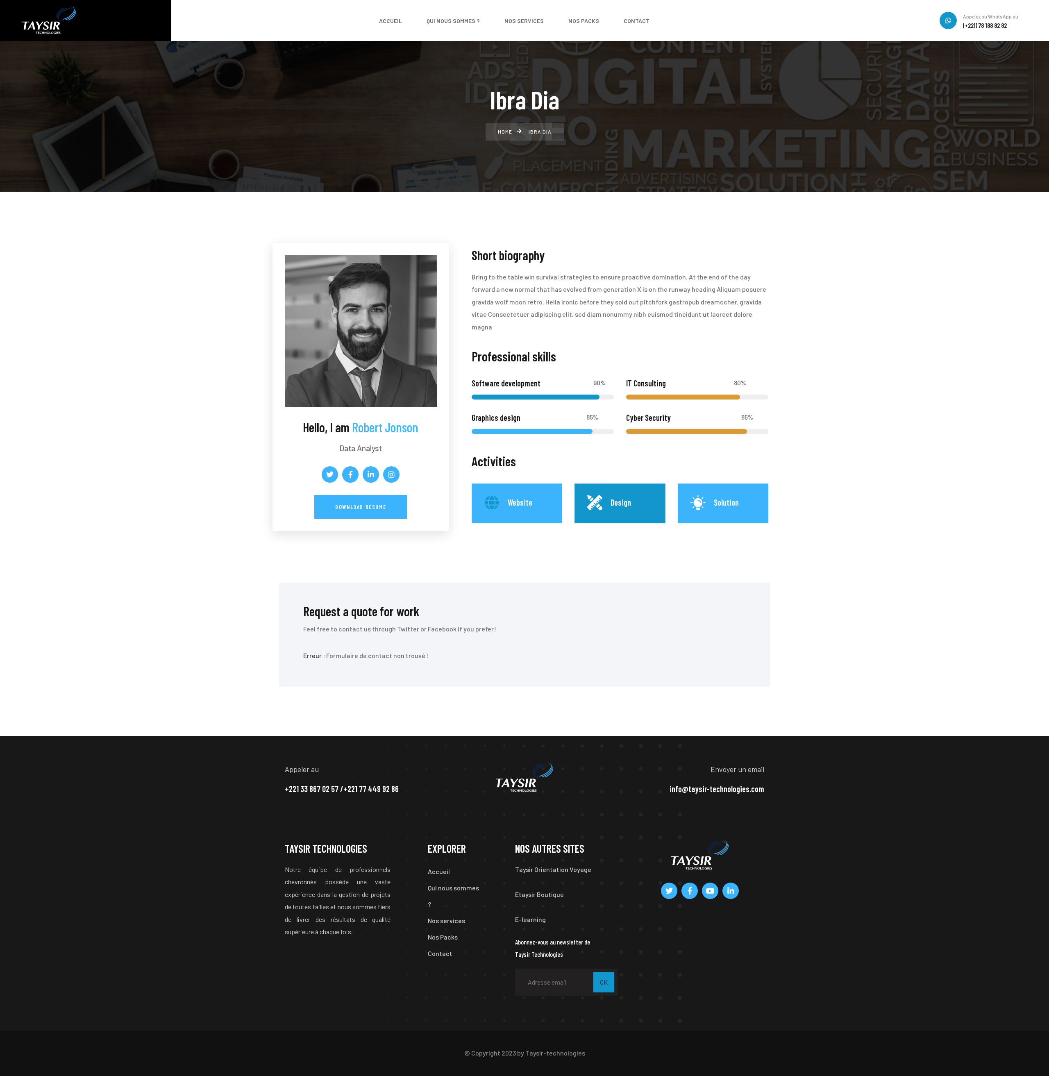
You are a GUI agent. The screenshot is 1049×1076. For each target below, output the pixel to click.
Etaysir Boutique (539, 894)
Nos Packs (443, 937)
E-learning (530, 919)
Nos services (446, 920)
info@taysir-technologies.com (717, 789)
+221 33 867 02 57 (311, 789)
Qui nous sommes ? (453, 896)
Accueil (439, 871)
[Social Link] (330, 474)
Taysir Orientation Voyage (553, 869)
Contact (440, 953)
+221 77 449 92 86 (371, 789)
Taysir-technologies (555, 1053)
